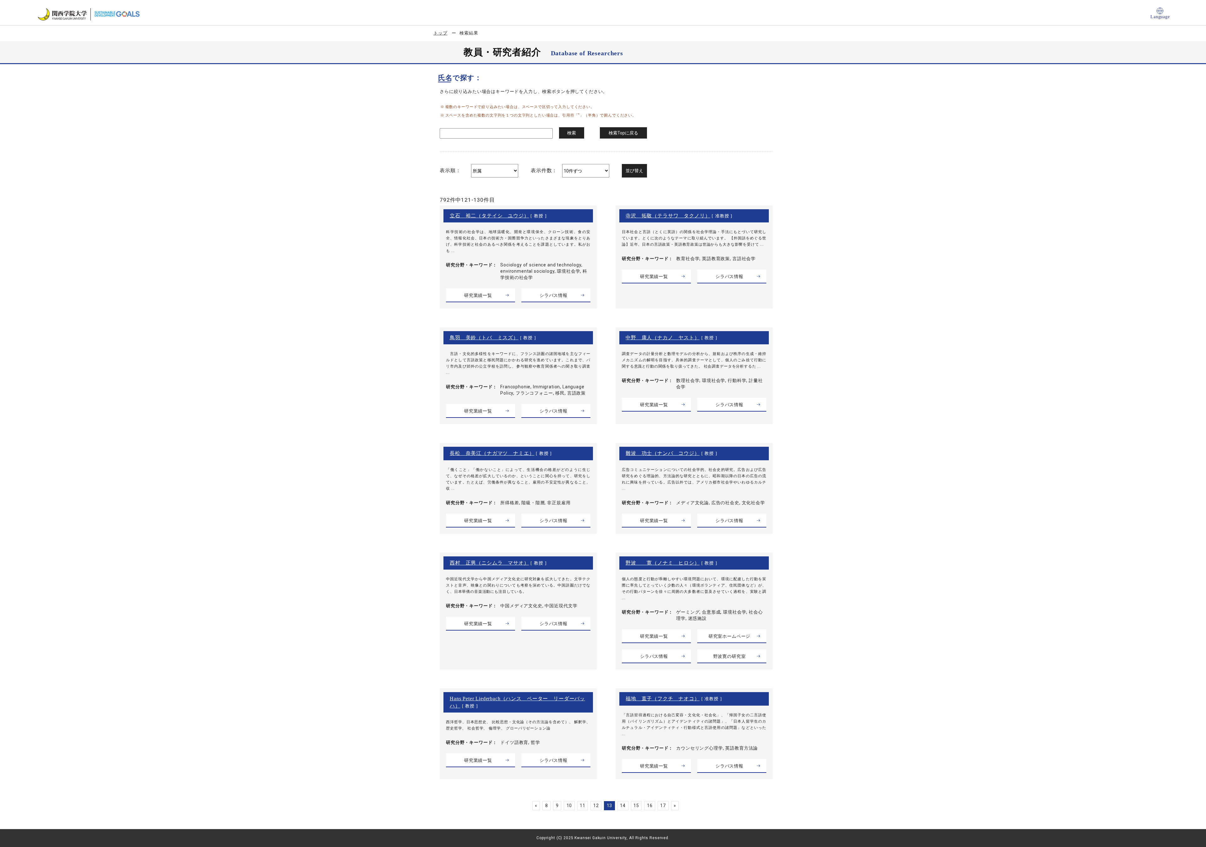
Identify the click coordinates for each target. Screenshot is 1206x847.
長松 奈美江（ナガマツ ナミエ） (492, 453)
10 (569, 805)
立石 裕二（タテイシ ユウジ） (489, 215)
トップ (440, 33)
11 (582, 805)
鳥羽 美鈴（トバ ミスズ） (484, 337)
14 (623, 805)
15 (636, 805)
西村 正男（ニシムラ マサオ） (489, 563)
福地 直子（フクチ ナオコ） (663, 698)
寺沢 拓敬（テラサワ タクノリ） (668, 215)
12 (596, 805)
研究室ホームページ (730, 636)
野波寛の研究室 (729, 656)
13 (609, 805)
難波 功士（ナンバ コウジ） (663, 453)
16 (650, 805)
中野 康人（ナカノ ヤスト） (663, 337)
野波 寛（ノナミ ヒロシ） (663, 563)
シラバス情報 (554, 295)
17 (663, 805)
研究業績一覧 (478, 295)
